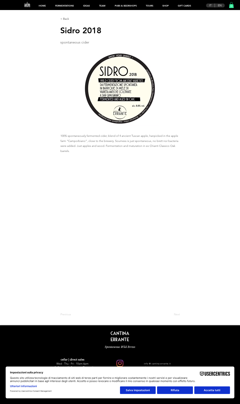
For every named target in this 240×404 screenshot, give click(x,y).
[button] (231, 5)
